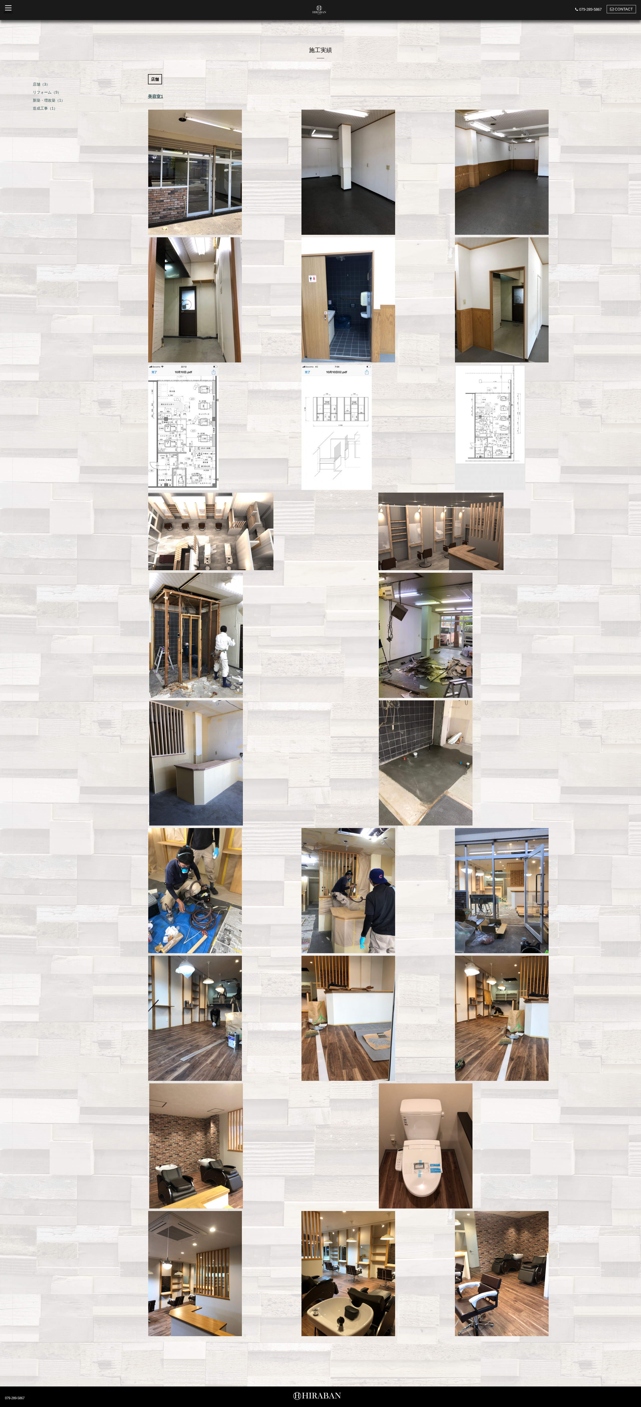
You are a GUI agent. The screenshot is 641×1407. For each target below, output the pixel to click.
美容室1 (155, 96)
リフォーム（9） (47, 92)
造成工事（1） (45, 108)
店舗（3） (41, 84)
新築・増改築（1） (49, 100)
